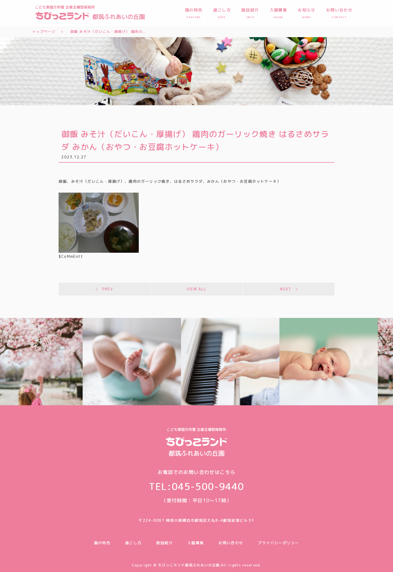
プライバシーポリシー (278, 542)
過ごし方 (133, 542)
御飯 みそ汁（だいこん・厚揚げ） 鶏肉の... (108, 31)
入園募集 (195, 542)
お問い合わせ (230, 542)
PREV (107, 288)
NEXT (285, 288)
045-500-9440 (208, 486)
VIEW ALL (196, 288)
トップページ (43, 31)
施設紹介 (164, 542)
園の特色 (102, 542)
